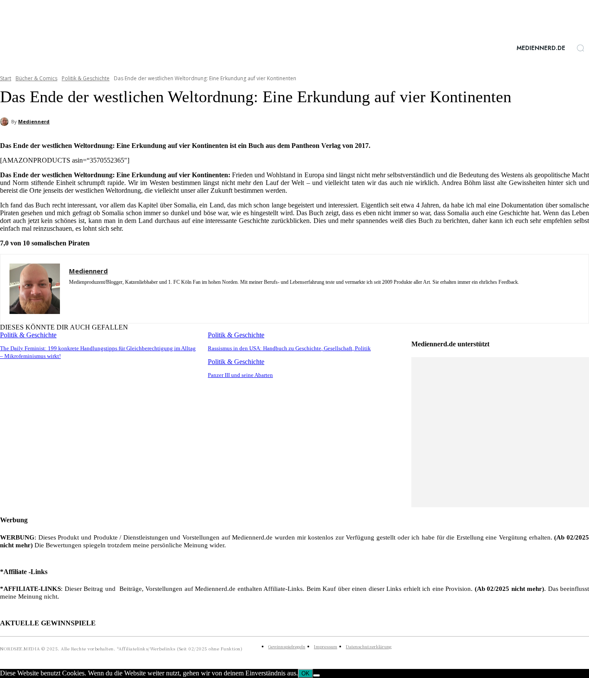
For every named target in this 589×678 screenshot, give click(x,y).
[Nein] (316, 675)
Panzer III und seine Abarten (240, 375)
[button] (580, 47)
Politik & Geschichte (86, 78)
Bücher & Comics (36, 78)
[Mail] (102, 295)
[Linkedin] (87, 295)
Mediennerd (34, 121)
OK (305, 673)
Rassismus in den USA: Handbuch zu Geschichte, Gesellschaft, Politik (289, 348)
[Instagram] (72, 295)
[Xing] (117, 295)
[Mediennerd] (5, 121)
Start (5, 78)
